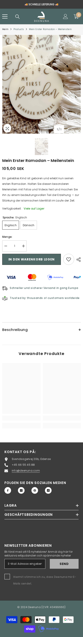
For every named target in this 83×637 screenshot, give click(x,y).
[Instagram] (21, 490)
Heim (5, 29)
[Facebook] (7, 490)
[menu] (5, 16)
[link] (21, 418)
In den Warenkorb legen (31, 259)
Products (19, 29)
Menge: (7, 237)
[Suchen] (17, 16)
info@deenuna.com (26, 470)
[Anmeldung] (65, 16)
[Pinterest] (34, 490)
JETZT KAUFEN (63, 4)
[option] (41, 84)
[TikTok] (48, 490)
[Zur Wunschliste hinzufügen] (68, 259)
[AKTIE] (77, 259)
